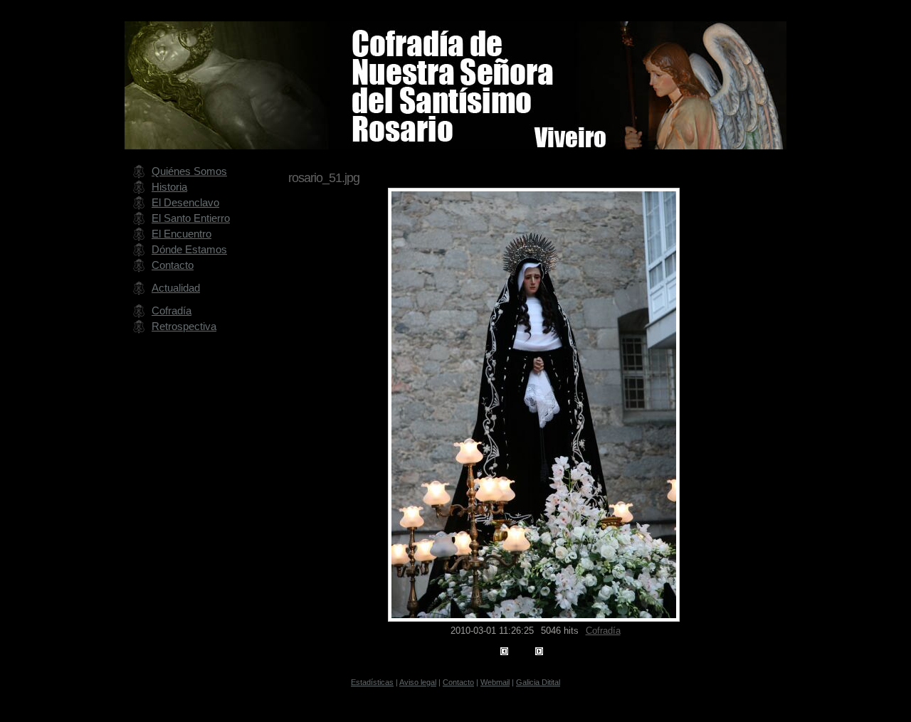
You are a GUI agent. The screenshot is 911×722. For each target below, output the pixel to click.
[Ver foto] (534, 618)
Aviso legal (417, 682)
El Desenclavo (185, 202)
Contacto (173, 265)
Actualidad (176, 288)
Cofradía (603, 630)
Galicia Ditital (538, 682)
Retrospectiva (184, 326)
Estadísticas (372, 682)
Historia (169, 187)
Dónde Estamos (189, 249)
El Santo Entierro (191, 218)
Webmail (495, 682)
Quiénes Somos (189, 171)
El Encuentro (181, 234)
